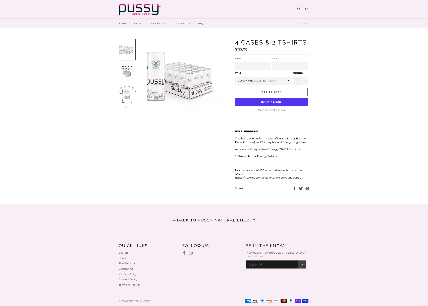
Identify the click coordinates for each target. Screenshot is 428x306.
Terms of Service (129, 284)
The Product (160, 23)
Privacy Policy (128, 274)
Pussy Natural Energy (138, 300)
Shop (122, 258)
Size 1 (238, 58)
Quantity (298, 73)
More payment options (271, 109)
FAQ (200, 23)
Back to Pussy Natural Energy (216, 220)
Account (304, 23)
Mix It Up (183, 23)
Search (123, 252)
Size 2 (275, 58)
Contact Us (126, 268)
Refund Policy (128, 279)
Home (123, 23)
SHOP (138, 23)
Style (238, 73)
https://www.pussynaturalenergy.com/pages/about (269, 177)
